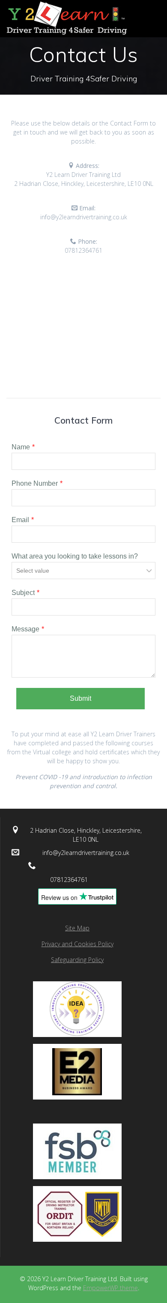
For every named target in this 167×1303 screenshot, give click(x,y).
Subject (23, 592)
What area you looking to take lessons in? (75, 556)
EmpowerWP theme (110, 1288)
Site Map (77, 928)
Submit (80, 698)
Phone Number (35, 483)
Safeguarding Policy (77, 960)
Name (21, 447)
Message (25, 629)
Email (20, 519)
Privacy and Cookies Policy (77, 944)
